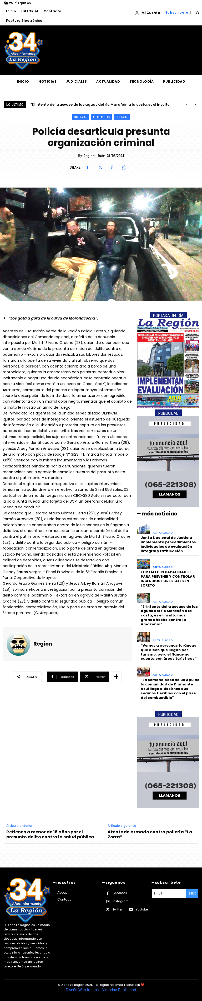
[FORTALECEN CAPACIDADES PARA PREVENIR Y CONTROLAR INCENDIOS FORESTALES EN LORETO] (143, 564)
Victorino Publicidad (119, 989)
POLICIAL (121, 117)
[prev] (186, 104)
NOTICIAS (80, 117)
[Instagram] (107, 901)
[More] (116, 677)
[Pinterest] (112, 167)
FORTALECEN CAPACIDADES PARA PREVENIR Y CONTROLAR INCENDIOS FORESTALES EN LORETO (168, 578)
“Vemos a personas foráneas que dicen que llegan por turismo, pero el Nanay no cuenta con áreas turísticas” (168, 652)
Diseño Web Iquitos (83, 989)
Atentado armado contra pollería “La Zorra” (150, 834)
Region (88, 156)
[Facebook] (88, 167)
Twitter (117, 909)
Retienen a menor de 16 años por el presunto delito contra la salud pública (50, 834)
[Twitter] (100, 167)
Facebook (120, 893)
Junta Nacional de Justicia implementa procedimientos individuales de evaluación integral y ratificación (168, 544)
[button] (197, 12)
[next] (195, 104)
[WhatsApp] (124, 167)
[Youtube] (131, 909)
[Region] (18, 644)
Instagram (120, 901)
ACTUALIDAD (101, 117)
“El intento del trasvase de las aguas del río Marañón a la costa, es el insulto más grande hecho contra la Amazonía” (169, 615)
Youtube (142, 909)
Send (192, 893)
